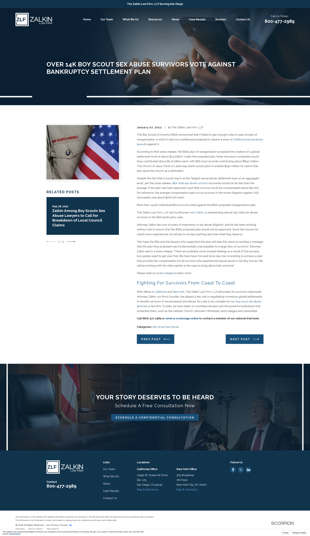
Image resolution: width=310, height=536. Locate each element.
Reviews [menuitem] (220, 19)
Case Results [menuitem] (197, 19)
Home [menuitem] (87, 19)
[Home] (34, 19)
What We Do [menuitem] (131, 19)
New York (179, 291)
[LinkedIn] (248, 469)
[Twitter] (240, 469)
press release (165, 273)
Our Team (109, 469)
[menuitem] (20, 529)
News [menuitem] (175, 19)
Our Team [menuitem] (107, 19)
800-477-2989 (279, 21)
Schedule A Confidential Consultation (155, 417)
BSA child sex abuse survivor (190, 183)
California (161, 291)
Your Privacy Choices (57, 525)
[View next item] (70, 241)
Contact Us (110, 498)
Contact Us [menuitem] (243, 19)
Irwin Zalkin (196, 212)
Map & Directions (147, 489)
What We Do (111, 476)
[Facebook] (233, 469)
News (106, 483)
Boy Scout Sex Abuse (166, 326)
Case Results (111, 490)
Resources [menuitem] (155, 19)
